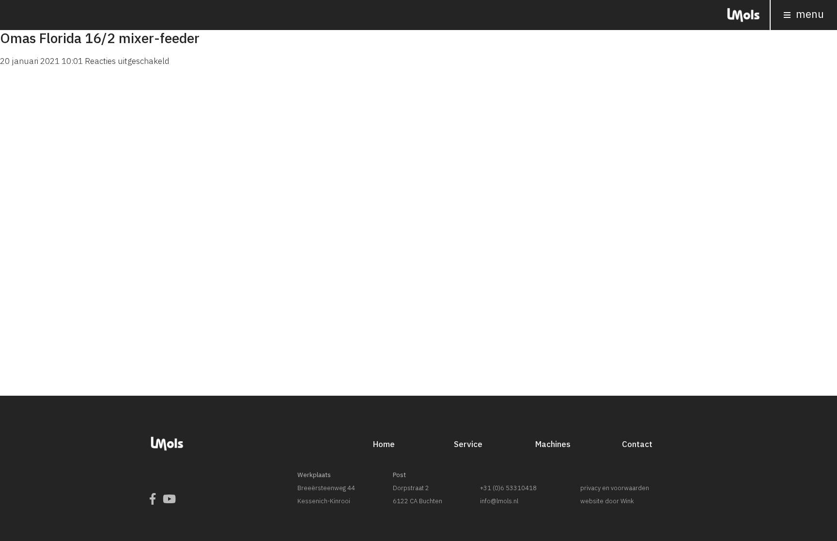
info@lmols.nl (499, 501)
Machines (553, 444)
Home (384, 444)
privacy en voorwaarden (614, 488)
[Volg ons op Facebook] (152, 499)
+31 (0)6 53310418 (508, 488)
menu (808, 14)
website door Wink (607, 501)
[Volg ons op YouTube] (169, 499)
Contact (637, 444)
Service (468, 444)
